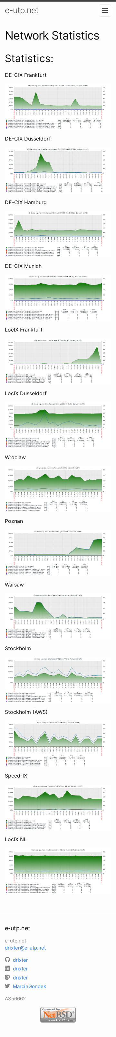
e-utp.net (21, 10)
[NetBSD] (58, 1014)
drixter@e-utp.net (25, 948)
